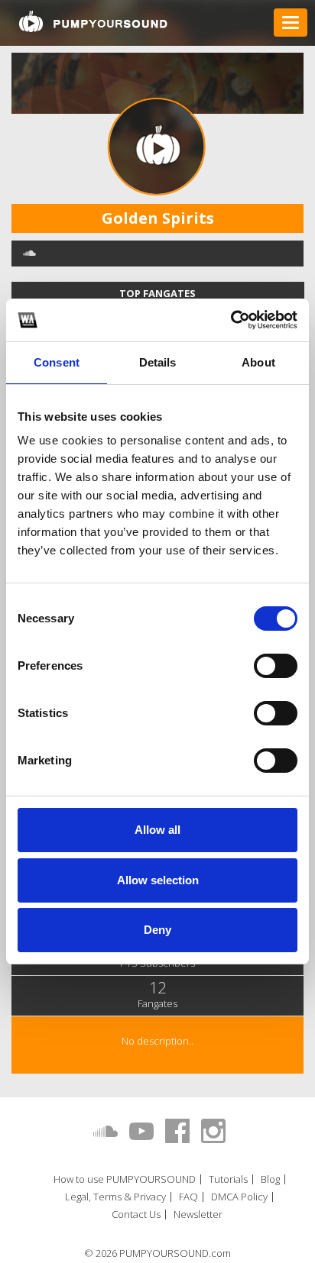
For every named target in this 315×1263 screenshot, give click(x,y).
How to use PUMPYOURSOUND (125, 1179)
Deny (157, 929)
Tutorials (228, 1179)
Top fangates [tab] (157, 293)
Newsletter (198, 1214)
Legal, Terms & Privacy (115, 1197)
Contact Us (136, 1214)
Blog (270, 1179)
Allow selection (158, 880)
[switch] (275, 666)
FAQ (188, 1197)
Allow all (157, 829)
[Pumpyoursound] (93, 21)
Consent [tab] (57, 362)
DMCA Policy (239, 1197)
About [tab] (258, 362)
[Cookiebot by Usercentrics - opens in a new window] (230, 320)
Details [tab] (158, 362)
